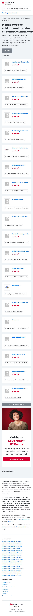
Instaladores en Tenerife (11, 575)
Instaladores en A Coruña (12, 562)
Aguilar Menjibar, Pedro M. (21, 62)
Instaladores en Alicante (11, 557)
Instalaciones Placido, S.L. (21, 303)
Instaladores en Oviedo (11, 570)
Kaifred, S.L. (16, 286)
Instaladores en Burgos (11, 555)
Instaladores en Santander (12, 559)
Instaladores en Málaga (11, 564)
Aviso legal (5, 589)
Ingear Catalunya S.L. (20, 148)
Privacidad (5, 591)
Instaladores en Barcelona (12, 544)
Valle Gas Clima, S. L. (19, 372)
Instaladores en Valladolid (12, 550)
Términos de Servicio (21, 527)
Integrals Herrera (18, 354)
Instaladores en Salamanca (12, 568)
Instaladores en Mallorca (12, 573)
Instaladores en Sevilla (11, 548)
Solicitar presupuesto (8, 13)
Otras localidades (8, 471)
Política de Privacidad (7, 527)
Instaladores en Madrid (11, 541)
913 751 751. (11, 521)
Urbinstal (15, 320)
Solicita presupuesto (16, 459)
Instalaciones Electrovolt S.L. (22, 217)
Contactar (4, 584)
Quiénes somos (6, 582)
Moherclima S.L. (17, 200)
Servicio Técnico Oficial (8, 587)
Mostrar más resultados (16, 404)
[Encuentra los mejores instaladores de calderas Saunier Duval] (8, 3)
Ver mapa (7, 50)
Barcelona (19, 18)
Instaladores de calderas (8, 18)
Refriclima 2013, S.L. (19, 79)
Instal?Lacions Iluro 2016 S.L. (22, 389)
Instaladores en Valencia (12, 546)
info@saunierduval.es (23, 519)
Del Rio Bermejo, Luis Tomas (22, 234)
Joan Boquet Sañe (18, 337)
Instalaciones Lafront (20, 114)
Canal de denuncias (7, 596)
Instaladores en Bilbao (11, 566)
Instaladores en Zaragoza (12, 553)
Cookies (4, 593)
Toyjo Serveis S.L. (18, 268)
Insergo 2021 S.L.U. (18, 165)
